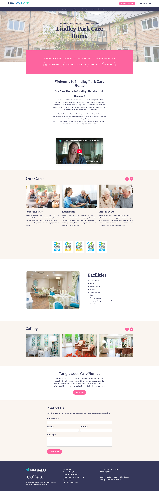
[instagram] (37, 477)
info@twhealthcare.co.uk (109, 469)
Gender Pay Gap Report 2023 (73, 477)
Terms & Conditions (70, 472)
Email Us (94, 64)
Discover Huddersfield (70, 482)
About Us (64, 9)
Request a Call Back (75, 64)
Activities (84, 9)
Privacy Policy (68, 469)
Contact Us (101, 9)
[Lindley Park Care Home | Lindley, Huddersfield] (18, 3)
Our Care (74, 9)
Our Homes (80, 392)
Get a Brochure (53, 64)
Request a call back (127, 3)
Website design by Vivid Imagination (38, 484)
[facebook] (27, 477)
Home (56, 9)
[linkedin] (41, 477)
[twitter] (32, 477)
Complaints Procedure (71, 474)
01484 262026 (143, 3)
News (92, 9)
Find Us (109, 64)
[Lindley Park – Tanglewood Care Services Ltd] (36, 470)
